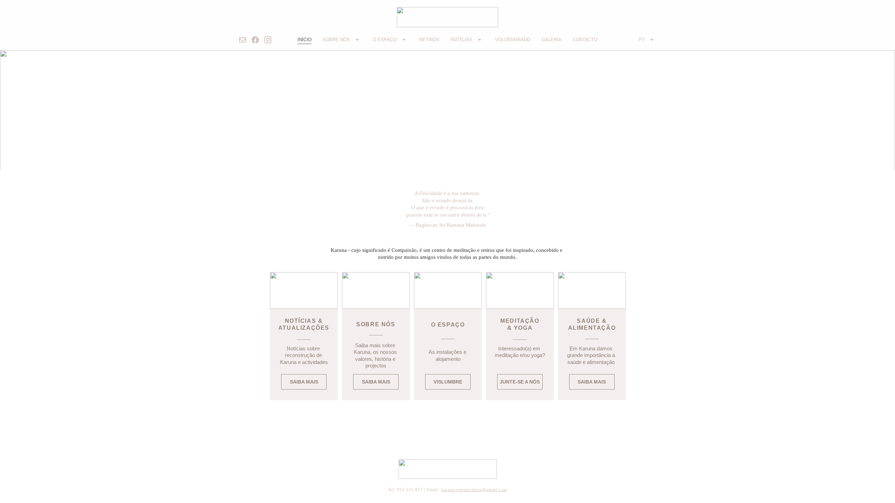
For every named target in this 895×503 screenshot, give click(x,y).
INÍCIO (305, 39)
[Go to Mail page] (245, 39)
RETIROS (429, 39)
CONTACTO (585, 39)
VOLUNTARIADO (512, 39)
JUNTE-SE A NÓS (520, 382)
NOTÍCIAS (461, 39)
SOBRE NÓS (336, 39)
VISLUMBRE (448, 382)
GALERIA (551, 39)
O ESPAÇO (384, 39)
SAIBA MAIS (376, 382)
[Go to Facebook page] (258, 39)
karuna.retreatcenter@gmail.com (474, 489)
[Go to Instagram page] (267, 39)
